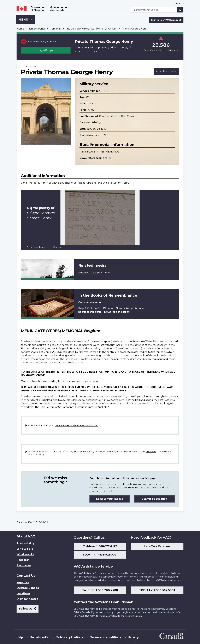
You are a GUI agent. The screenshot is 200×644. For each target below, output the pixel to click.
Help (20, 637)
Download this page (117, 311)
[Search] (180, 10)
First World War (87, 272)
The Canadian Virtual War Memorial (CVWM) (91, 28)
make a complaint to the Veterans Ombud (120, 616)
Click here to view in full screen (45, 247)
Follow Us (29, 610)
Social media (39, 637)
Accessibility (25, 543)
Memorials (55, 28)
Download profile (166, 71)
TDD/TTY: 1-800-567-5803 (157, 590)
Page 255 (83, 308)
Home (20, 28)
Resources (24, 565)
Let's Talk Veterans (157, 546)
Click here (151, 451)
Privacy (133, 637)
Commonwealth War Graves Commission (76, 425)
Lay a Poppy (46, 50)
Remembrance (37, 28)
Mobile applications (69, 637)
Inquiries (23, 582)
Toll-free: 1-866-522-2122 (100, 546)
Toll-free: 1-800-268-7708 (100, 590)
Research (23, 560)
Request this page (89, 311)
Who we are (25, 548)
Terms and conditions (105, 637)
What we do (25, 554)
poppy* (125, 47)
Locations (23, 593)
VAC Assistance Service (91, 573)
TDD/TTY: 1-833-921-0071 (100, 554)
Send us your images (109, 499)
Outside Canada (28, 588)
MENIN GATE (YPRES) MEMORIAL (99, 151)
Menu (23, 19)
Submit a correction (154, 499)
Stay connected (28, 599)
